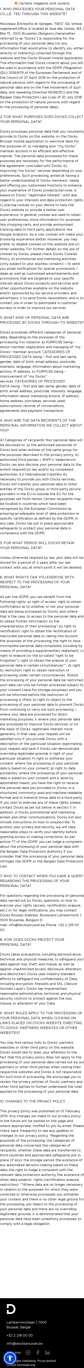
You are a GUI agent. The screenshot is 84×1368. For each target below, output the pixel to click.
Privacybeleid (46, 1361)
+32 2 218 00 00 (20, 1335)
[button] (10, 1358)
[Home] (9, 15)
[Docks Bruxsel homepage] (42, 1309)
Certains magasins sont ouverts (44, 3)
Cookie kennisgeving (21, 1365)
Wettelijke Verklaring (21, 1361)
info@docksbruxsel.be (25, 1343)
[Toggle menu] (74, 15)
